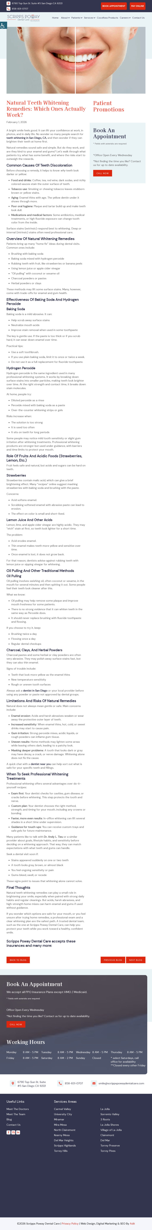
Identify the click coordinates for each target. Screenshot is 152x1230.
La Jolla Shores (109, 1124)
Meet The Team (16, 1114)
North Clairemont (64, 1129)
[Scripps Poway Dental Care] (23, 17)
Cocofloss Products (107, 17)
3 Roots (105, 1119)
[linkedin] (18, 1132)
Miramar (59, 1119)
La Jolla (105, 1109)
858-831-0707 (74, 1083)
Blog (9, 1119)
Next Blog (135, 960)
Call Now (102, 173)
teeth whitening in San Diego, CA (26, 137)
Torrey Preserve (110, 1145)
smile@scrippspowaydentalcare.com (121, 1083)
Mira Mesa (60, 1124)
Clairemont (107, 1135)
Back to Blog (18, 960)
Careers (124, 17)
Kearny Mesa (62, 1135)
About (64, 17)
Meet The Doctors (18, 1109)
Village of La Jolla (111, 1129)
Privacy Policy (70, 1223)
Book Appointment (113, 6)
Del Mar (105, 1140)
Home (55, 17)
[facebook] (9, 1132)
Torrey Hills (61, 1150)
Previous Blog (113, 960)
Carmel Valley (62, 1109)
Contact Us (138, 17)
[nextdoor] (13, 1132)
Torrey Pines (107, 1150)
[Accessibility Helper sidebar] (3, 25)
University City (63, 1114)
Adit (132, 1223)
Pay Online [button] (137, 6)
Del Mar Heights (63, 1140)
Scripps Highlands (65, 1145)
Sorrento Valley (109, 1114)
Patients (75, 17)
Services (88, 17)
